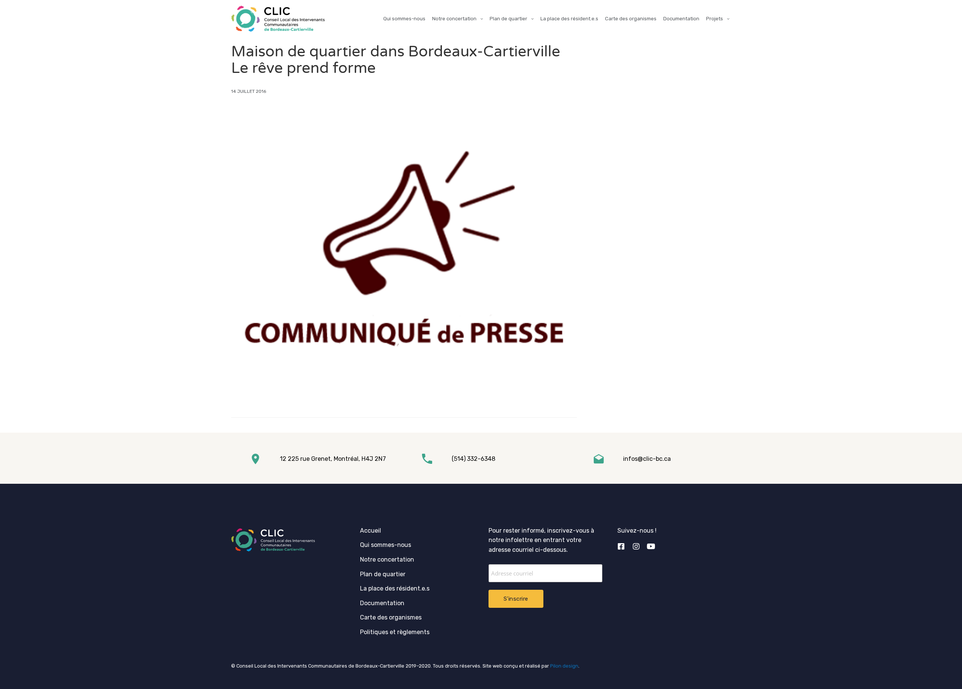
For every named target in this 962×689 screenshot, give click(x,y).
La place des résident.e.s (569, 18)
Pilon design (564, 666)
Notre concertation (454, 18)
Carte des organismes (630, 18)
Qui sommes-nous (404, 18)
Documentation (681, 18)
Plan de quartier (508, 18)
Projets (714, 18)
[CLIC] (278, 19)
